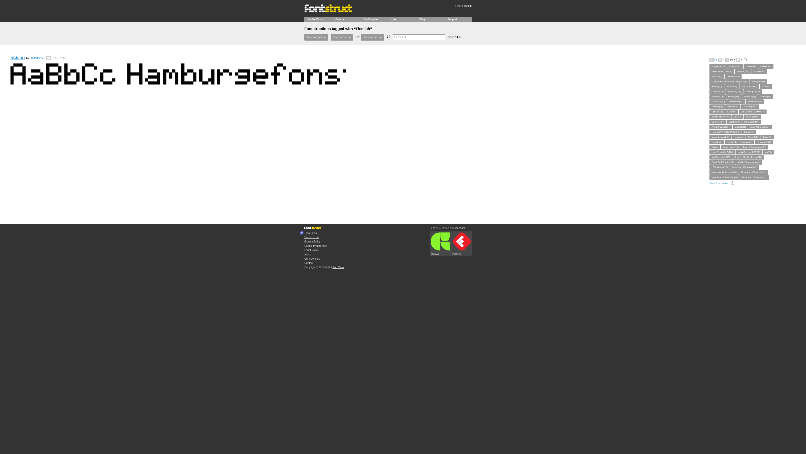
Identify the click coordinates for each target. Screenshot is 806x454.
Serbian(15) (717, 107)
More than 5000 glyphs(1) (754, 177)
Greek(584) (765, 66)
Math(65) (766, 86)
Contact (308, 262)
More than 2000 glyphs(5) (724, 172)
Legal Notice (311, 250)
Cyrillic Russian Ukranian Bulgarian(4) (729, 81)
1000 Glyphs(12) (720, 167)
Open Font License (718, 183)
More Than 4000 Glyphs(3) (725, 177)
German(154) (734, 91)
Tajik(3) (715, 147)
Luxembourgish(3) (720, 137)
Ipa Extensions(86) (721, 157)
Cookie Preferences (315, 245)
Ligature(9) (734, 122)
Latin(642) (751, 66)
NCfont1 (17, 58)
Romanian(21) (736, 101)
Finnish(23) (733, 96)
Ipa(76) (768, 152)
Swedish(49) (718, 96)
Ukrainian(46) (733, 76)
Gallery (339, 19)
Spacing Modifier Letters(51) (748, 157)
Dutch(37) (749, 132)
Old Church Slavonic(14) (752, 112)
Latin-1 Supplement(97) (754, 147)
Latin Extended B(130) (749, 152)
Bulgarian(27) (718, 66)
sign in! (468, 5)
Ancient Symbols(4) (721, 127)
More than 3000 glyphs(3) (753, 172)
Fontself (456, 253)
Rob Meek (338, 267)
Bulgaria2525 (37, 58)
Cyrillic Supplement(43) (749, 162)
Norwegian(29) (753, 91)
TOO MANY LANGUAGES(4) (725, 132)
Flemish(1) (738, 137)
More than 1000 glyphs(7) (744, 167)
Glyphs (435, 253)
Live (393, 19)
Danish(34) (765, 96)
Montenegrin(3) (750, 107)
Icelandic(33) (749, 96)
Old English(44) (751, 122)
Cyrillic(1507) (735, 66)
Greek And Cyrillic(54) (722, 71)
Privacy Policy (312, 241)
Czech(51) (753, 137)
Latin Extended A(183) (722, 152)
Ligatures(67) (718, 122)
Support (452, 19)
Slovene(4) (731, 86)
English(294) (743, 71)
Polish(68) (732, 142)
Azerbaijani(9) (752, 117)
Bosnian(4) (732, 107)
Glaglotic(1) (740, 127)
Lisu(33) (737, 117)
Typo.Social (311, 233)
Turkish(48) (717, 142)
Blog (422, 19)
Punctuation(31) (749, 86)
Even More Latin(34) (760, 127)
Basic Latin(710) (731, 147)
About (307, 254)
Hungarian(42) (764, 142)
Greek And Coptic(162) (723, 162)
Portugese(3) (758, 81)
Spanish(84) (759, 71)
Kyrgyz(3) (731, 112)
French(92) (717, 76)
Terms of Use (311, 237)
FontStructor (371, 19)
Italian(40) (767, 137)
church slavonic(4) (720, 117)
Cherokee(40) (718, 101)
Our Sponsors (312, 258)
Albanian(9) (746, 142)
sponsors (459, 228)
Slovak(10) (717, 86)
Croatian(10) (718, 91)
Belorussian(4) (755, 101)
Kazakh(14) (717, 112)
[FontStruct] (332, 11)
